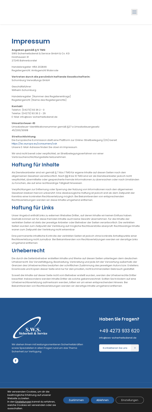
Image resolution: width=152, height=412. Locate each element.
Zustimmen (76, 400)
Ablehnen (102, 400)
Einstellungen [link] (23, 401)
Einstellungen (129, 400)
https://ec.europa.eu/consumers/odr (34, 143)
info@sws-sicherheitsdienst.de (117, 337)
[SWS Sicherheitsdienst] (29, 12)
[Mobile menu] (134, 12)
